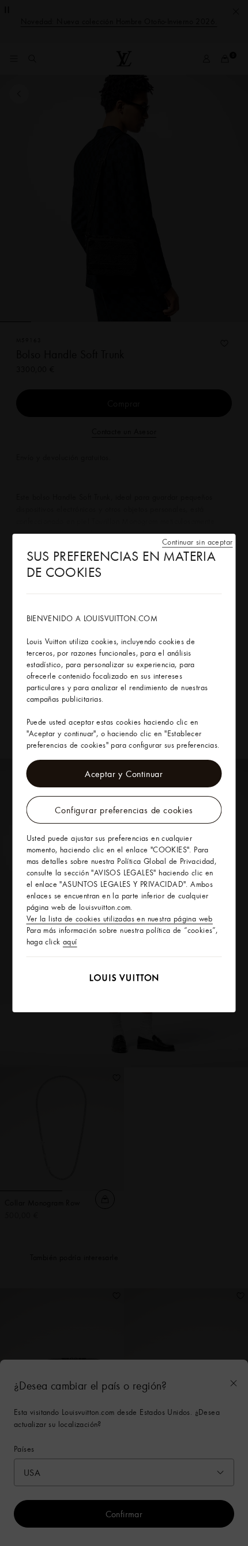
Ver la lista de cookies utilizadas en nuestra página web (120, 918)
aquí (70, 941)
